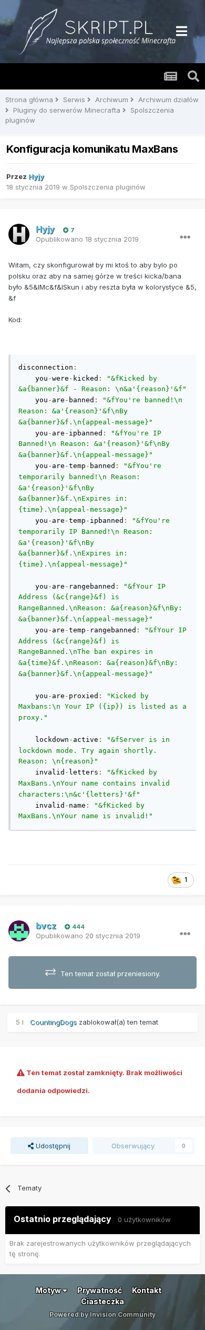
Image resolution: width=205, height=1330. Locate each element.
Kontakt (146, 1290)
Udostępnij (52, 1146)
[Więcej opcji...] (185, 237)
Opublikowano (87, 239)
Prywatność (99, 1290)
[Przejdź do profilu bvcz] (18, 930)
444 (77, 926)
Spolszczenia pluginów (108, 187)
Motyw (49, 1290)
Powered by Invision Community (102, 1314)
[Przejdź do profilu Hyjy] (18, 234)
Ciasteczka (102, 1301)
